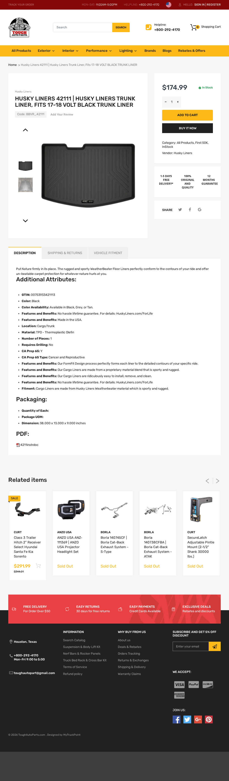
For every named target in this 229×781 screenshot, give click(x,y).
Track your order (21, 4)
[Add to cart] (38, 566)
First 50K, (201, 143)
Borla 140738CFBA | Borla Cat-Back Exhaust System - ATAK (158, 547)
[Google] (199, 209)
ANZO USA (64, 532)
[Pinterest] (209, 719)
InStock (167, 147)
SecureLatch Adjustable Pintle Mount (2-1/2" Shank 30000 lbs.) (200, 547)
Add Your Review (62, 114)
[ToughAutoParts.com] (19, 27)
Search (121, 27)
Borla (105, 532)
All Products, (186, 143)
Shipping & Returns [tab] (65, 253)
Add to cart (187, 115)
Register (214, 4)
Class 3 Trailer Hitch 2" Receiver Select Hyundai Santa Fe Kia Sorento (27, 547)
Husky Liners (23, 91)
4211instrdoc (29, 445)
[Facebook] (190, 209)
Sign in (199, 4)
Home (12, 65)
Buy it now (187, 128)
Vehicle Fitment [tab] (108, 253)
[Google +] (198, 719)
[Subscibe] (215, 646)
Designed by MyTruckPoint (64, 734)
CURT (18, 532)
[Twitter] (180, 209)
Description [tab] (25, 253)
